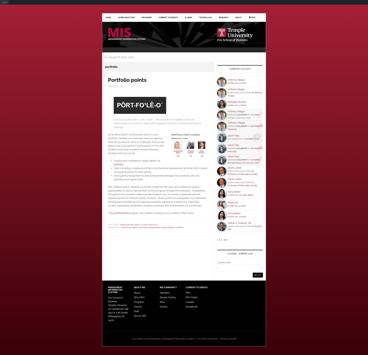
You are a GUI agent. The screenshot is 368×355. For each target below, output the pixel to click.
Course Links (224, 262)
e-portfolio (126, 228)
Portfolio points (127, 80)
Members (165, 292)
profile (231, 83)
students (179, 228)
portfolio (143, 228)
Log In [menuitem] (4, 2)
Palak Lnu (233, 202)
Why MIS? (139, 297)
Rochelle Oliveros (237, 102)
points (135, 228)
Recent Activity (168, 297)
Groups (163, 306)
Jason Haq (233, 135)
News (137, 225)
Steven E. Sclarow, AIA (239, 223)
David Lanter (234, 167)
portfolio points (121, 213)
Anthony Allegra (236, 79)
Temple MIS (126, 34)
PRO (188, 292)
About (137, 292)
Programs (139, 302)
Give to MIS (140, 315)
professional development (161, 228)
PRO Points (192, 297)
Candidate (248, 139)
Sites (162, 302)
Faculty (138, 306)
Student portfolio (149, 225)
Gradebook (192, 306)
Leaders (190, 302)
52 (225, 239)
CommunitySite (127, 225)
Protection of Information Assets (242, 174)
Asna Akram (234, 191)
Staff (136, 311)
